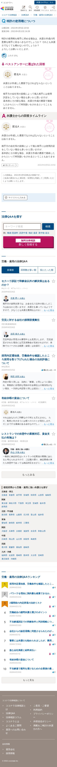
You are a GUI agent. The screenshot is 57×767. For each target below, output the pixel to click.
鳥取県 (26, 539)
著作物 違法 (43, 233)
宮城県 (26, 495)
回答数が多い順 (28, 270)
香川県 (4, 547)
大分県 (33, 555)
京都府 (19, 531)
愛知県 (4, 523)
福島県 (48, 495)
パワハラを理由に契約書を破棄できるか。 (31, 593)
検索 (48, 226)
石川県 (26, 515)
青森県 (12, 495)
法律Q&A (10, 713)
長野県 (12, 515)
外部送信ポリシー (42, 721)
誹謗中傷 (23, 233)
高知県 (19, 547)
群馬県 (4, 507)
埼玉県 (28, 503)
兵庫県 (12, 531)
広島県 (4, 539)
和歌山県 (42, 531)
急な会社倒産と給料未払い (23, 650)
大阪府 (4, 531)
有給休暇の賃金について (22, 659)
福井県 (41, 515)
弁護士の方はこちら (45, 2)
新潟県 (4, 515)
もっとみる (28, 474)
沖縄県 (13, 559)
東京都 (4, 503)
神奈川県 (12, 503)
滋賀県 (26, 531)
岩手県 (19, 495)
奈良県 (33, 531)
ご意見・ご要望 (41, 705)
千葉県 (21, 503)
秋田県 (33, 495)
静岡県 (12, 523)
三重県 (26, 523)
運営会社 (10, 749)
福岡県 (4, 555)
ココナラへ (8, 3)
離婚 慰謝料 (12, 233)
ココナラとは (12, 721)
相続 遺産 (32, 233)
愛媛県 (12, 547)
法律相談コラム (13, 717)
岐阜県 (19, 523)
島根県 (33, 539)
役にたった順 (46, 270)
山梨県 (19, 515)
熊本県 (26, 555)
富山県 (33, 515)
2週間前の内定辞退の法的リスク (26, 603)
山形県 (41, 495)
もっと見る (28, 680)
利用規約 (37, 709)
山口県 (19, 539)
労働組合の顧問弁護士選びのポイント (28, 612)
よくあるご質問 (13, 725)
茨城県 (35, 503)
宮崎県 (41, 555)
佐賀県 (12, 555)
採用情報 (10, 753)
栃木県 (43, 503)
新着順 (10, 270)
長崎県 (19, 555)
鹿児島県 (5, 559)
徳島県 (26, 547)
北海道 (4, 495)
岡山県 (12, 539)
